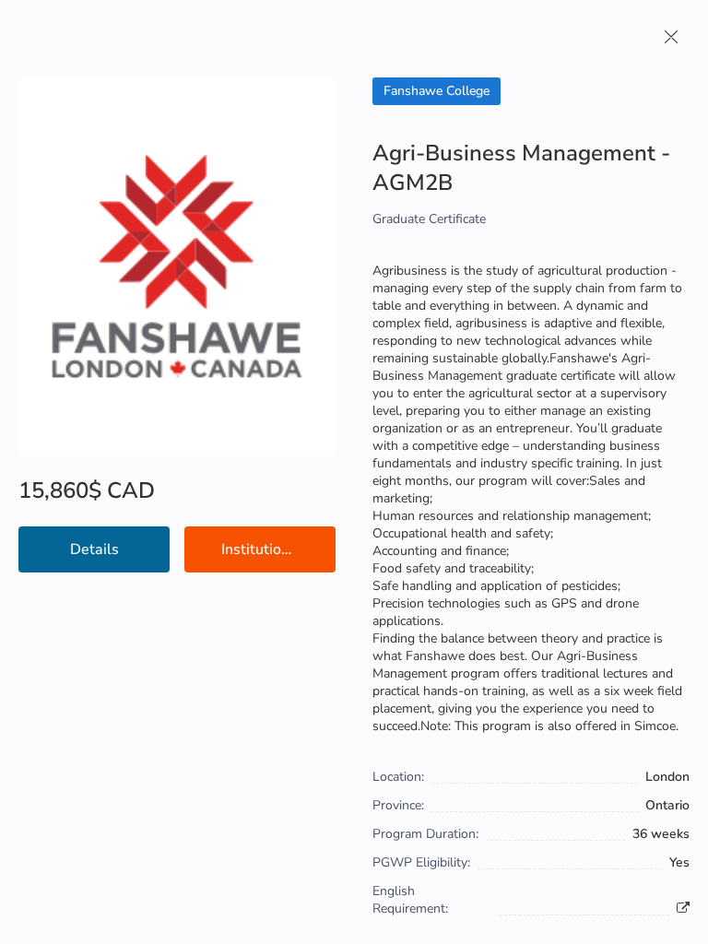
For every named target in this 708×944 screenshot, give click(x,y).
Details (94, 549)
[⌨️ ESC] (671, 36)
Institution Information (278, 549)
